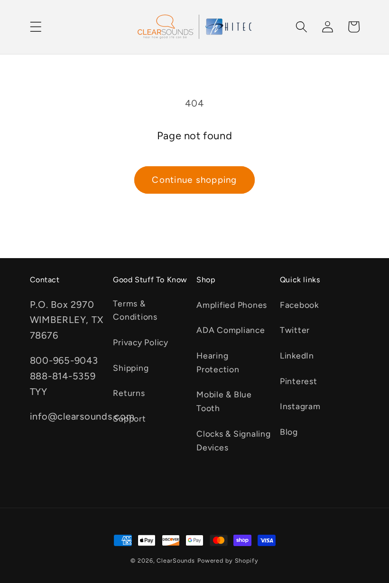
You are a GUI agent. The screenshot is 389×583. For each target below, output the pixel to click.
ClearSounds (176, 560)
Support (129, 418)
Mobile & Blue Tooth (224, 401)
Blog (289, 432)
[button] (36, 27)
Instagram (300, 406)
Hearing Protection (218, 362)
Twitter (295, 330)
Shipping (130, 368)
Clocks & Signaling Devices (233, 440)
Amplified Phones (231, 305)
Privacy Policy (140, 342)
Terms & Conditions (135, 310)
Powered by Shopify (228, 560)
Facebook (299, 305)
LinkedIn (297, 355)
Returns (129, 393)
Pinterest (298, 381)
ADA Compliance (230, 330)
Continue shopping (194, 179)
